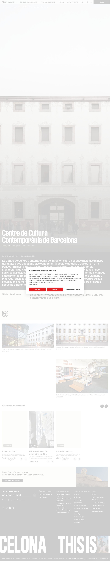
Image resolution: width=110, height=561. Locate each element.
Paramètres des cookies (72, 289)
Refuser (54, 289)
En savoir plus (33, 284)
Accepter (37, 289)
